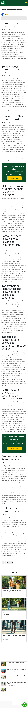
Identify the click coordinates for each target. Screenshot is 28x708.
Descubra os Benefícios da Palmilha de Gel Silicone (16, 688)
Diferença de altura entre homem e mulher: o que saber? (14, 613)
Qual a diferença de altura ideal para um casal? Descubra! (13, 591)
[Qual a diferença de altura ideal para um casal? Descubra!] (14, 582)
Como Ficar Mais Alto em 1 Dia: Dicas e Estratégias (16, 669)
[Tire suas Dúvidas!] (24, 704)
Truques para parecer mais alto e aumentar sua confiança (14, 636)
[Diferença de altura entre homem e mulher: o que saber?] (14, 605)
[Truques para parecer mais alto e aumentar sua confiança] (14, 627)
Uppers (7, 14)
